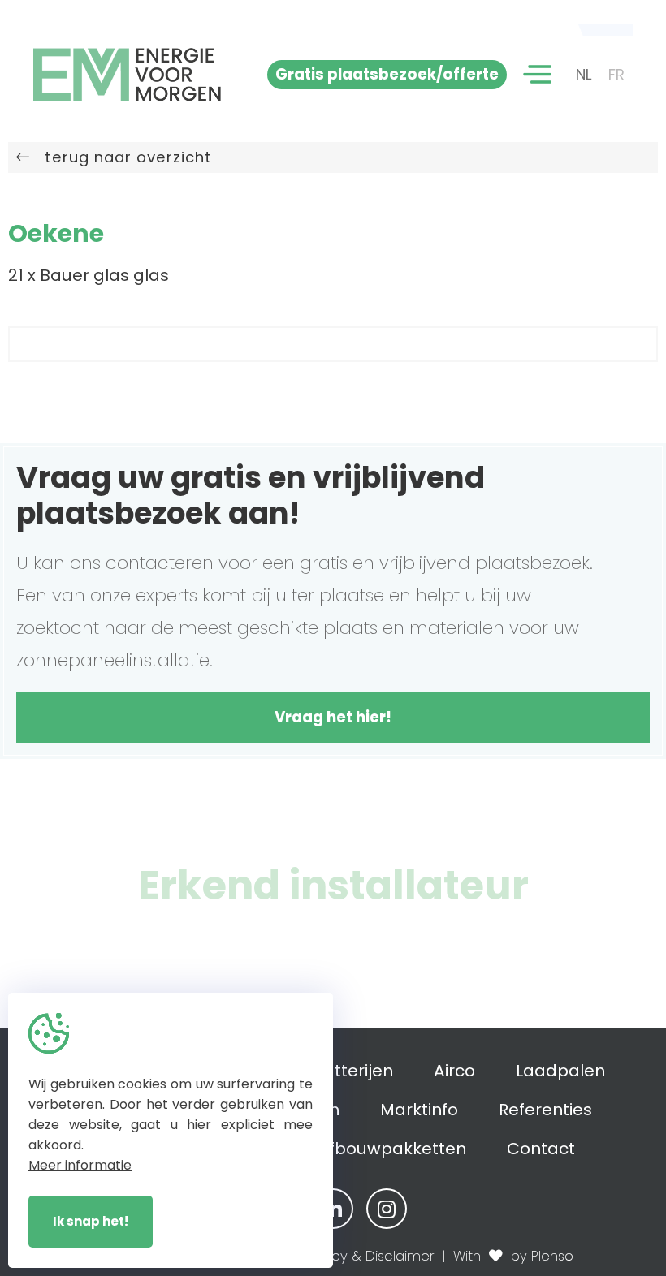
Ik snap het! (90, 1221)
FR (616, 74)
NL (584, 74)
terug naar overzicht (121, 157)
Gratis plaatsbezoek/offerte (387, 74)
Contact (541, 1148)
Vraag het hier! (333, 717)
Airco (454, 1070)
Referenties (545, 1109)
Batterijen (353, 1070)
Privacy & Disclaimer (368, 1256)
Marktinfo (419, 1109)
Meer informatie (80, 1165)
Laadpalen (560, 1070)
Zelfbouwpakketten (385, 1148)
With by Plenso (513, 1256)
